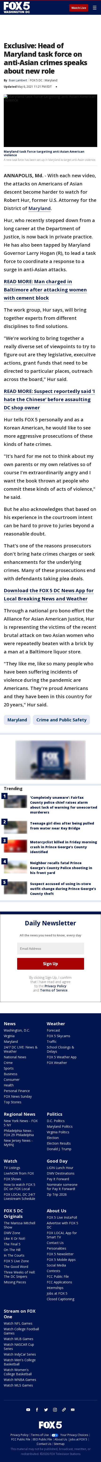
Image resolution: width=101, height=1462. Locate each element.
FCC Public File (58, 1276)
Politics (54, 1114)
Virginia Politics (58, 1132)
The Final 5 (12, 1244)
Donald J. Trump (59, 1149)
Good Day (57, 1161)
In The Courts (14, 1255)
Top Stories (12, 1102)
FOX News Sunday (18, 1096)
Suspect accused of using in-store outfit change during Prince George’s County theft (63, 889)
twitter (46, 1409)
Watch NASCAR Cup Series (19, 1346)
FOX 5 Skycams (58, 1036)
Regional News (19, 1114)
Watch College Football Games (21, 1331)
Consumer (11, 1079)
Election (53, 1137)
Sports (9, 1068)
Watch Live (78, 8)
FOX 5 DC (36, 80)
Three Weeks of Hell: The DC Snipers (19, 1274)
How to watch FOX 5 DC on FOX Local (19, 1186)
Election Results (59, 1143)
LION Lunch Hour (60, 1167)
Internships (55, 1287)
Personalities (56, 1248)
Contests (53, 1271)
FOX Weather (57, 1062)
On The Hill (12, 1249)
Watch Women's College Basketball (18, 1372)
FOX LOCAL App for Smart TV (62, 1235)
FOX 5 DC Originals (13, 1213)
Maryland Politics (60, 1126)
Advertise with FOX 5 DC (62, 1225)
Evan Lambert (18, 80)
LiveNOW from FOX (19, 1173)
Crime (8, 1062)
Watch (10, 1161)
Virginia (9, 1036)
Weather (56, 1023)
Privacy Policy (55, 986)
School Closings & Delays (60, 1049)
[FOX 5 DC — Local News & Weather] (17, 7)
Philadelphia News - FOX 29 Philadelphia (19, 1132)
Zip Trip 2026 (57, 1194)
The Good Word (16, 1266)
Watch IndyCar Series (20, 1354)
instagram (55, 1409)
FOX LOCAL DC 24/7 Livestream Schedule (19, 1196)
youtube (28, 1409)
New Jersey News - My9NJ (18, 1142)
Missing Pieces (15, 1282)
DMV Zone (12, 1233)
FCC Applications (59, 1282)
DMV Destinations (60, 1173)
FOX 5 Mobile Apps (61, 1259)
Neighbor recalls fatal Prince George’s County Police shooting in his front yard (61, 868)
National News (15, 1057)
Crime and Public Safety (61, 720)
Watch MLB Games (18, 1339)
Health (9, 1085)
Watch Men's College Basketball (20, 1362)
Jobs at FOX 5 (57, 1293)
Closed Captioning (60, 1299)
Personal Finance (17, 1091)
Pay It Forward (58, 1179)
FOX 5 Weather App (62, 1057)
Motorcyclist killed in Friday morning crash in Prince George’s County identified (63, 847)
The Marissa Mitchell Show (19, 1225)
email (73, 1409)
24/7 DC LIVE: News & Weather (21, 1049)
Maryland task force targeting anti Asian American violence (44, 153)
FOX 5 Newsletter (60, 1254)
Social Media (56, 1265)
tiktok (64, 1409)
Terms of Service (53, 990)
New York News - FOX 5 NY (21, 1123)
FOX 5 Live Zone (16, 1261)
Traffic (52, 1041)
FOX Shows (12, 1179)
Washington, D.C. (17, 1030)
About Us (56, 1210)
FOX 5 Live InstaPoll (62, 1217)
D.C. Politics (56, 1121)
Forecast (53, 1030)
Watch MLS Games (18, 1385)
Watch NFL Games (18, 1323)
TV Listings (12, 1167)
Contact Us (55, 1242)
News (10, 1023)
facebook (37, 1409)
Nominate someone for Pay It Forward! (62, 1186)
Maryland (51, 80)
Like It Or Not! (14, 1238)
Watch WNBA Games (20, 1379)
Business (10, 1074)
